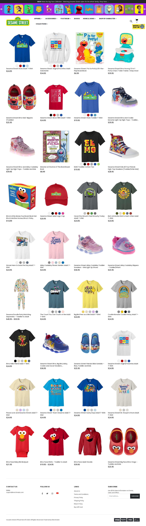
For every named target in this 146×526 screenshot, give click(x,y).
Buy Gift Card (78, 507)
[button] (131, 21)
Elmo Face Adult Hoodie (83, 462)
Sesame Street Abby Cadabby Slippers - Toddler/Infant (123, 266)
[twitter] (47, 493)
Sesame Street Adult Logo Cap (52, 216)
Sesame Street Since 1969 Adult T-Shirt (55, 118)
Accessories (50, 19)
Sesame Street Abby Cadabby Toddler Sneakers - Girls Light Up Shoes (89, 266)
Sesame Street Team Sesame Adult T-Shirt (55, 414)
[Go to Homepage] (17, 21)
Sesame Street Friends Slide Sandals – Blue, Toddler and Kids (89, 365)
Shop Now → (104, 2)
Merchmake (56, 520)
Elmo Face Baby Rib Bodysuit (17, 462)
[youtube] (57, 493)
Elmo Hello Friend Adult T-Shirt (17, 364)
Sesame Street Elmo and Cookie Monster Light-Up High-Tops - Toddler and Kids (123, 119)
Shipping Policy (79, 501)
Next (145, 9)
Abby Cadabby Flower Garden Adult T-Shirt (55, 266)
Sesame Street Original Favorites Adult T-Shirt (123, 365)
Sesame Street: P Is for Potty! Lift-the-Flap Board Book (89, 70)
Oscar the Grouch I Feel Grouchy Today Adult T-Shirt (89, 217)
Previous (1, 9)
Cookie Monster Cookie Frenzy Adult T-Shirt (123, 315)
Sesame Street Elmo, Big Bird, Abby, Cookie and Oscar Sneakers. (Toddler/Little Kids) (54, 365)
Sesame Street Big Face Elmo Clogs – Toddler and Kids (122, 463)
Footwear (65, 19)
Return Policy (78, 504)
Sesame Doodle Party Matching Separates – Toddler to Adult (18, 315)
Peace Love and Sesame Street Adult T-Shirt (22, 414)
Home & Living (88, 19)
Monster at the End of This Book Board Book (55, 168)
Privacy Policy (78, 497)
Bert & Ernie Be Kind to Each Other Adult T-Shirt (123, 217)
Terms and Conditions (81, 494)
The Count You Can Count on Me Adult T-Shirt (55, 315)
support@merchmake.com (14, 492)
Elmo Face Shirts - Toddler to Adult (53, 462)
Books (77, 19)
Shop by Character (107, 19)
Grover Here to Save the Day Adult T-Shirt (20, 266)
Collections (41, 24)
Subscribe (135, 496)
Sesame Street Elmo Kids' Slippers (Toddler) (19, 119)
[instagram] (52, 493)
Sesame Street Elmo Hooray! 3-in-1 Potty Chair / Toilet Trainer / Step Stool (123, 70)
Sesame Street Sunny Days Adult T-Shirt (89, 413)
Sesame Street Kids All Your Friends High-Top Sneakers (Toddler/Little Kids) (123, 168)
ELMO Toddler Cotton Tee (84, 167)
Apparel (37, 19)
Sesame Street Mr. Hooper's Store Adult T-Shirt (123, 414)
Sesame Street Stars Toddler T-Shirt (88, 118)
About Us (77, 491)
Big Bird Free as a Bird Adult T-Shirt (87, 314)
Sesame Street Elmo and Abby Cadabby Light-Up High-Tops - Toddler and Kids (22, 168)
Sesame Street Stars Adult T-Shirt (19, 69)
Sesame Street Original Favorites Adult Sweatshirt (55, 70)
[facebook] (42, 493)
